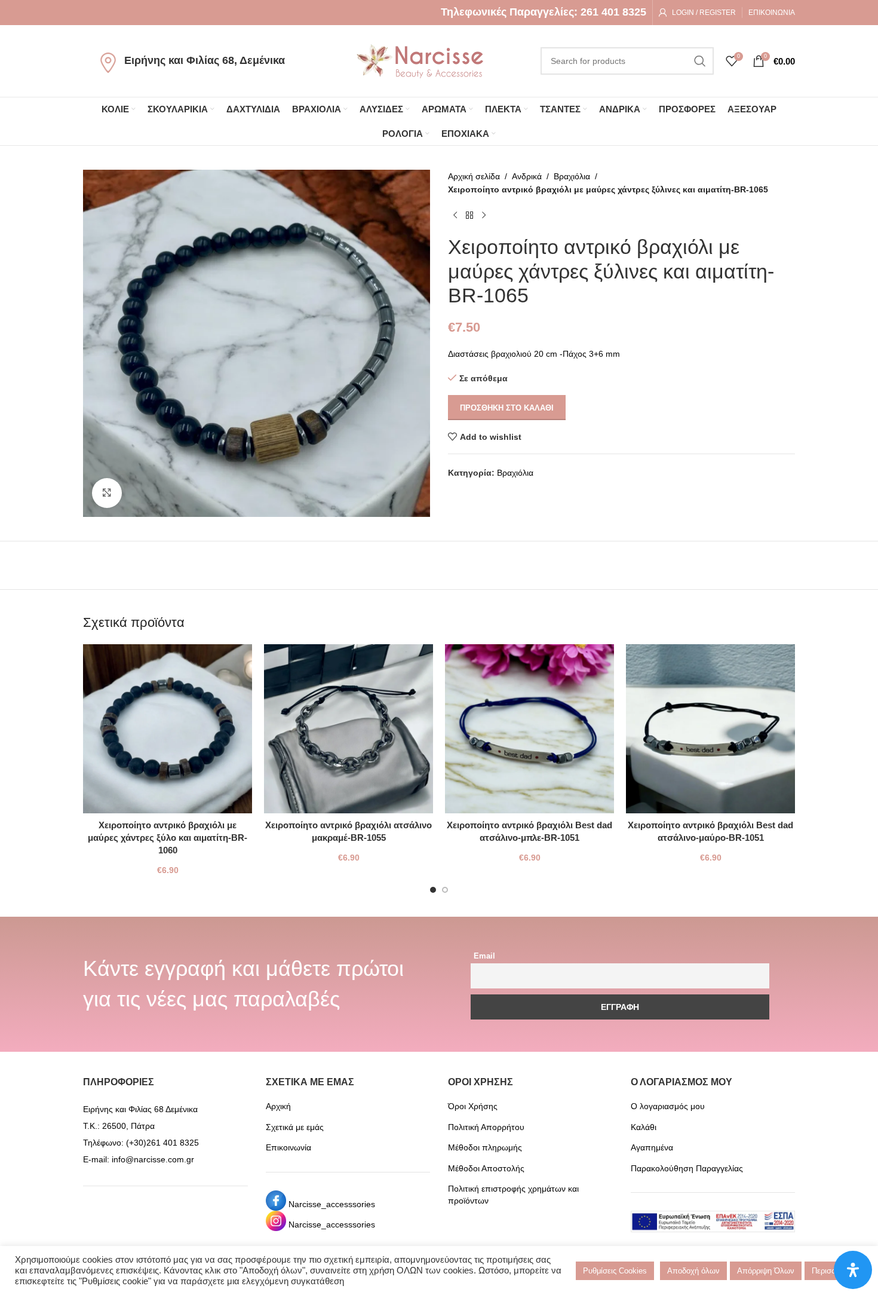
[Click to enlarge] (107, 493)
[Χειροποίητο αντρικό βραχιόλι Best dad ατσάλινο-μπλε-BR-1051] (529, 728)
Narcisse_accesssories (331, 1204)
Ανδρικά (527, 176)
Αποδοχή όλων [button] (693, 1270)
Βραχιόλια (572, 176)
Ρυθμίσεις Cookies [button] (615, 1270)
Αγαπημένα (652, 1147)
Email (484, 956)
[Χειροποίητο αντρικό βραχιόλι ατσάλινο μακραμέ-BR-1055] (348, 728)
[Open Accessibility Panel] (853, 1270)
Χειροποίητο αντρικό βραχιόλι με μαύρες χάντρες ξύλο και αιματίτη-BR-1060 (167, 837)
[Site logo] (420, 60)
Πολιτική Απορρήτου (486, 1127)
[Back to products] (469, 216)
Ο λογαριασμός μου (668, 1106)
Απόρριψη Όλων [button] (765, 1270)
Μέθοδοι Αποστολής (486, 1168)
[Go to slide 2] (445, 890)
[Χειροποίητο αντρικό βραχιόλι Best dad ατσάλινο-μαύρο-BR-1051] (710, 728)
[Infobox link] (543, 12)
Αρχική (278, 1106)
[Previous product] (455, 216)
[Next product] (484, 216)
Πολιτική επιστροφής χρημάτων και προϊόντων (513, 1194)
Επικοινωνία (288, 1147)
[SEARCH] (700, 61)
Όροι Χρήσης (473, 1106)
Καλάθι (643, 1127)
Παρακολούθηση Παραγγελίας (687, 1168)
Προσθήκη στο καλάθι (507, 407)
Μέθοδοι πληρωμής (485, 1147)
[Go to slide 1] (433, 890)
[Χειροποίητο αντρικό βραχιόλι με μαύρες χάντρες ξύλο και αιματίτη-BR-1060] (167, 728)
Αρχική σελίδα (474, 176)
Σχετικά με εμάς (295, 1127)
